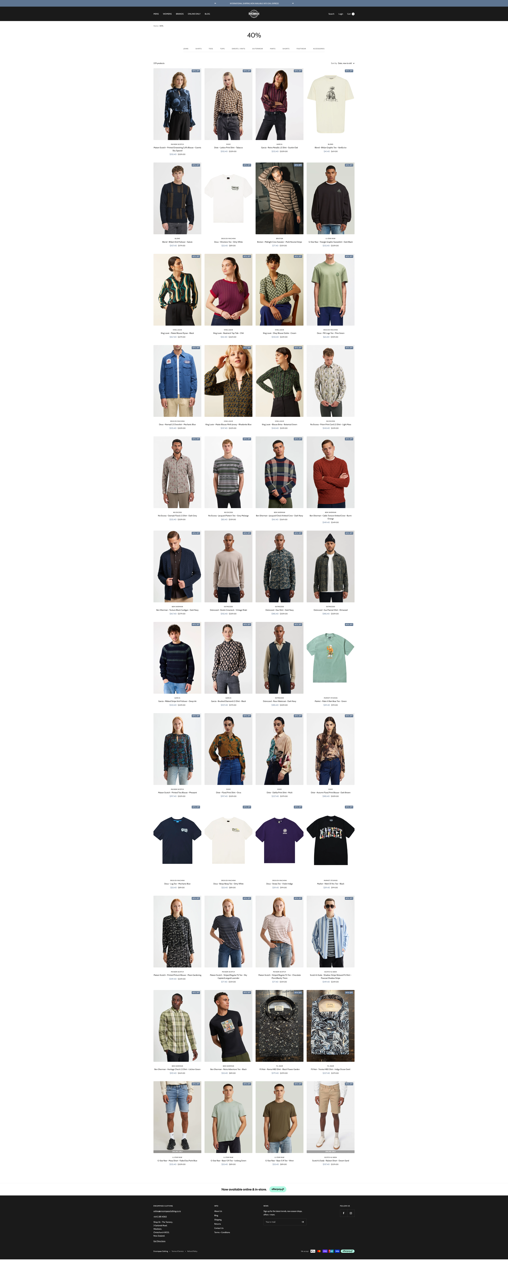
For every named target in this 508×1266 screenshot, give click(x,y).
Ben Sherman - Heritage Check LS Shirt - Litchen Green (177, 1069)
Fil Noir (279, 1066)
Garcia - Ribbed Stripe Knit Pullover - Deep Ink (177, 701)
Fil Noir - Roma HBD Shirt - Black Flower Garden (280, 1069)
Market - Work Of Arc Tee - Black (330, 884)
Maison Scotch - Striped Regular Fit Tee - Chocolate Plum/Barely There (279, 976)
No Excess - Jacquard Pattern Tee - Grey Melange (228, 515)
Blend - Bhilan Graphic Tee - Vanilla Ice (330, 147)
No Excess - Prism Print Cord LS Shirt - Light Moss (330, 424)
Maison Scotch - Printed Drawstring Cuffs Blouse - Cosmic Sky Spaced (177, 149)
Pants (272, 49)
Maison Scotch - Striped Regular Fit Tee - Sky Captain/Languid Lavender (228, 976)
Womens (167, 14)
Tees (211, 49)
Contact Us (218, 1228)
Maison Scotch (177, 144)
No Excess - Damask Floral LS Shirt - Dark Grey (177, 515)
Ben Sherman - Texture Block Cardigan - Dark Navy (177, 610)
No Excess (330, 421)
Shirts (199, 49)
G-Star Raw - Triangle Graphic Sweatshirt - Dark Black (331, 242)
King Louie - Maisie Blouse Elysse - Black (177, 333)
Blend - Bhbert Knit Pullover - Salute (177, 242)
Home (155, 26)
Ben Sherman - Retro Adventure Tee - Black (228, 1069)
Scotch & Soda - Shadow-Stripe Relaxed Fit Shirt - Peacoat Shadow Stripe (330, 976)
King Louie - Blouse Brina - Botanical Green (279, 424)
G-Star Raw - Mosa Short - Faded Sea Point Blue (177, 1160)
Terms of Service (178, 1251)
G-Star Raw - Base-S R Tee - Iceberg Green (228, 1160)
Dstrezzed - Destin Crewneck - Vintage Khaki (228, 610)
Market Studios (330, 698)
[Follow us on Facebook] (343, 1213)
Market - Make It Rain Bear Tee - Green (331, 701)
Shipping (217, 1219)
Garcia (279, 144)
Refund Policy (192, 1251)
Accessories (319, 49)
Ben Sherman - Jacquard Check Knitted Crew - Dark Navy (279, 515)
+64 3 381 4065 (160, 1216)
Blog (207, 14)
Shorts (286, 49)
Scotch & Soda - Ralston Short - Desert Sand (330, 1160)
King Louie (177, 330)
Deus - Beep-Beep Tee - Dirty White (228, 884)
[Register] (303, 1222)
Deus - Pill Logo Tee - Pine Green (330, 333)
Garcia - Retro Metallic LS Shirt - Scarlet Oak (279, 147)
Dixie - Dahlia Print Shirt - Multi (279, 792)
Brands (180, 14)
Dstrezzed (228, 607)
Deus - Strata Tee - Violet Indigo (279, 884)
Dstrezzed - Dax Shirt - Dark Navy (280, 610)
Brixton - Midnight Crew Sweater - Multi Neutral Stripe (279, 242)
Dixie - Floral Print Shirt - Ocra (228, 792)
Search (331, 14)
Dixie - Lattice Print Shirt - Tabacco (228, 147)
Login (341, 14)
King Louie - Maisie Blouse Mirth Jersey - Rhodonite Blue (228, 424)
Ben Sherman (279, 512)
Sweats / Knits (238, 49)
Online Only (194, 14)
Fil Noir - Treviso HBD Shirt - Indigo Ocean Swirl (330, 1069)
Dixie (228, 144)
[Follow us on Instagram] (351, 1213)
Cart (350, 14)
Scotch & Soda (330, 972)
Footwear (301, 49)
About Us (218, 1211)
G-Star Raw (330, 238)
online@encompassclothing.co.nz (167, 1211)
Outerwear (257, 49)
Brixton (279, 238)
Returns (217, 1224)
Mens (156, 14)
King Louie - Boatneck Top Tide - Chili (228, 333)
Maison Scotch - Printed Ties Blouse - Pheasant (177, 792)
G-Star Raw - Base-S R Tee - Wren (279, 1160)
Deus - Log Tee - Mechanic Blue (177, 884)
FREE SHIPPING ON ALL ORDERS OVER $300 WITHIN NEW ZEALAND (254, 3)
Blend (330, 144)
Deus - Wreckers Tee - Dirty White (228, 242)
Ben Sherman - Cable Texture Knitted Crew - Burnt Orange (330, 517)
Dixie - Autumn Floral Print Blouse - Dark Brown (330, 792)
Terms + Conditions (222, 1232)
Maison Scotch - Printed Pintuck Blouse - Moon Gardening (177, 975)
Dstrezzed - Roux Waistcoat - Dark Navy (279, 701)
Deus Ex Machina (228, 238)
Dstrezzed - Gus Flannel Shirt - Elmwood (331, 610)
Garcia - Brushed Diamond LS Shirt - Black (228, 701)
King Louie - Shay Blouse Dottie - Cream (279, 333)
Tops (222, 49)
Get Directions (159, 1241)
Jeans (185, 49)
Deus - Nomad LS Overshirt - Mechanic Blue (177, 424)
